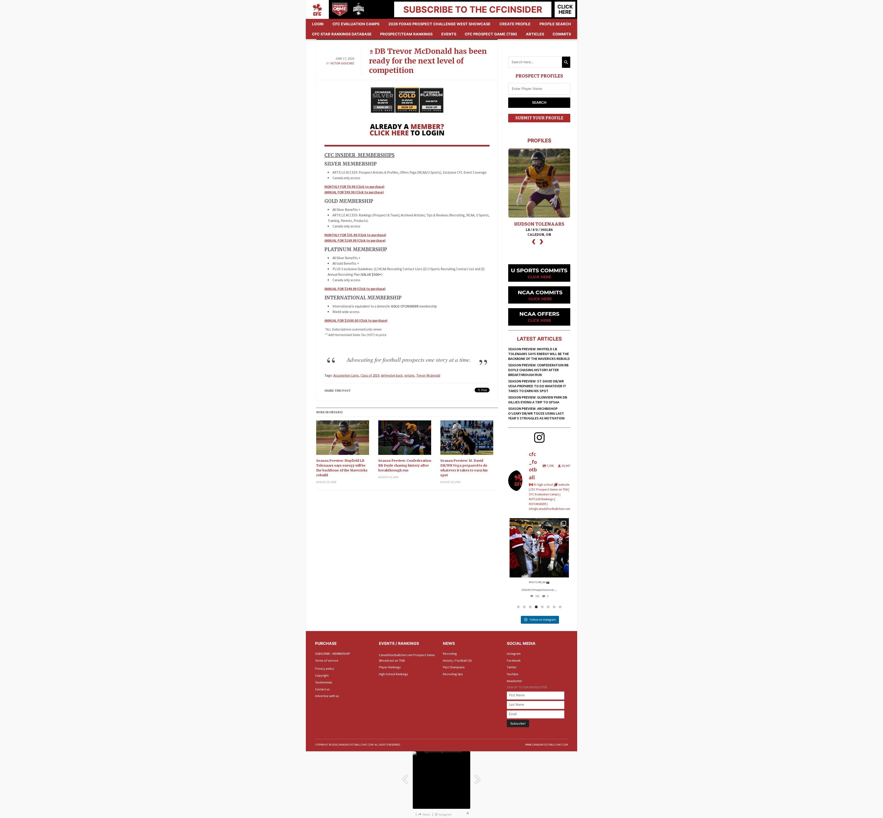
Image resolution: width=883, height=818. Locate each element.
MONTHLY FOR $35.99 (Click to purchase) (355, 235)
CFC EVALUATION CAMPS (356, 24)
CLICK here (565, 9)
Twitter (512, 667)
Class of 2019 (370, 375)
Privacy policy (324, 668)
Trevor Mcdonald (428, 375)
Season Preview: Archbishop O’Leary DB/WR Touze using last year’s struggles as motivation (536, 413)
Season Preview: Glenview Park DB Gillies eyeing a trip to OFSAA (537, 399)
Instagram (514, 654)
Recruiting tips (453, 674)
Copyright (322, 675)
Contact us (322, 689)
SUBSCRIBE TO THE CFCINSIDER (472, 9)
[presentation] (533, 241)
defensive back (392, 375)
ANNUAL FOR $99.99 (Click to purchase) (354, 192)
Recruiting (450, 654)
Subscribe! (518, 723)
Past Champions (454, 667)
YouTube (512, 674)
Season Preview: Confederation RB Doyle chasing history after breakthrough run (404, 465)
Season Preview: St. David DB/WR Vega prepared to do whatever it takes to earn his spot (464, 468)
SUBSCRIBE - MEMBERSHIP (332, 654)
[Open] (539, 547)
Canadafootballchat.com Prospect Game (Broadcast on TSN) (407, 658)
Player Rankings (390, 667)
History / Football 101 (457, 660)
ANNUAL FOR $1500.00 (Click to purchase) (355, 320)
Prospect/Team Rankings (406, 34)
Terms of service (326, 660)
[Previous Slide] (405, 777)
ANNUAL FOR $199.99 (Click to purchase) (355, 240)
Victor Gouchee (342, 63)
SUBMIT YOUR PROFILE (539, 118)
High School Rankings (393, 674)
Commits (562, 34)
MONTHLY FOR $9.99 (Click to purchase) (354, 186)
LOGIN (318, 24)
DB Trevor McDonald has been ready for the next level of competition (428, 61)
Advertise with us (327, 696)
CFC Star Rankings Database (342, 34)
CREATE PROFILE (514, 24)
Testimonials (323, 682)
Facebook (514, 660)
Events (448, 34)
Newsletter (514, 681)
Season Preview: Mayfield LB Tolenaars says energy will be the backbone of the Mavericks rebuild (341, 468)
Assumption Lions (346, 375)
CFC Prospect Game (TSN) (491, 34)
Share (426, 814)
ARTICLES (535, 34)
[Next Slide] (478, 777)
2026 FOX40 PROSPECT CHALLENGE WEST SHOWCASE (439, 24)
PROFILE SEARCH (555, 24)
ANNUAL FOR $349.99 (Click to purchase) (355, 289)
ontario (409, 375)
